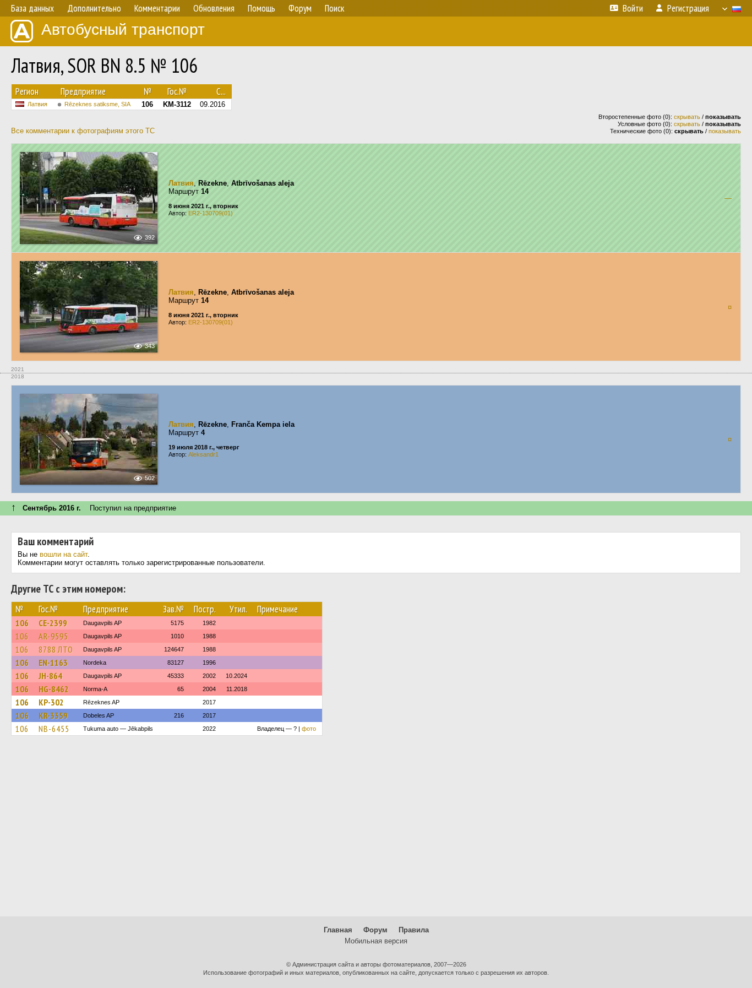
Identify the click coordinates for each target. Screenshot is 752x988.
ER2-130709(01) (210, 213)
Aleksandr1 (203, 454)
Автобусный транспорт (123, 29)
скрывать (687, 116)
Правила (414, 930)
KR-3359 (53, 715)
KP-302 (51, 702)
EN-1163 (53, 662)
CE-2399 (53, 622)
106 (22, 622)
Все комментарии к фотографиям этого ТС (83, 131)
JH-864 (50, 675)
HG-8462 (54, 688)
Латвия (37, 104)
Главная (338, 930)
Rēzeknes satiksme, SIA (97, 104)
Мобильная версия (376, 941)
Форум (375, 930)
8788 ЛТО (56, 649)
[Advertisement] (376, 831)
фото (309, 728)
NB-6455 (54, 728)
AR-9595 (53, 636)
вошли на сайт (64, 554)
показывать (725, 131)
